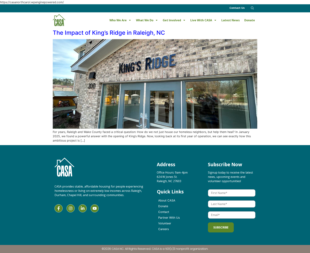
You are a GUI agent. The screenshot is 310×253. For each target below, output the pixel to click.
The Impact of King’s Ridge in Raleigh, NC (109, 32)
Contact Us (237, 7)
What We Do (144, 20)
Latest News (230, 20)
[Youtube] (95, 208)
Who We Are (118, 20)
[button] (252, 9)
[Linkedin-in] (83, 208)
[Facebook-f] (59, 208)
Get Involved (172, 20)
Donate (249, 20)
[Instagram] (71, 208)
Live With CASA (201, 20)
